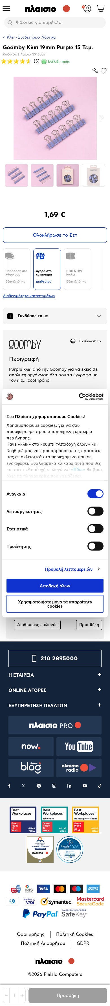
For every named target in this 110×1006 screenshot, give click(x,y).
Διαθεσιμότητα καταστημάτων (29, 296)
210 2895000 (59, 658)
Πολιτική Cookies (74, 934)
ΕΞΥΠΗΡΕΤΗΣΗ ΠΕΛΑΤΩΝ (37, 705)
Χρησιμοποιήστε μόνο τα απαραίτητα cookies (55, 603)
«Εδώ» (78, 469)
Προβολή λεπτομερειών (69, 569)
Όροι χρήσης (31, 934)
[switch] (95, 511)
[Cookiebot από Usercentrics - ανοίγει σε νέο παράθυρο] (79, 396)
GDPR (83, 943)
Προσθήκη (68, 995)
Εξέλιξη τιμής (59, 61)
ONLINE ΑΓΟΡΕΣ (27, 690)
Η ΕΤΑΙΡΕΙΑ (21, 675)
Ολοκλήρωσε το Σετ (55, 235)
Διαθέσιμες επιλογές (37, 625)
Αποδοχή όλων (55, 585)
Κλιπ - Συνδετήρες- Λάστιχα (31, 37)
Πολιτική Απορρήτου (43, 943)
